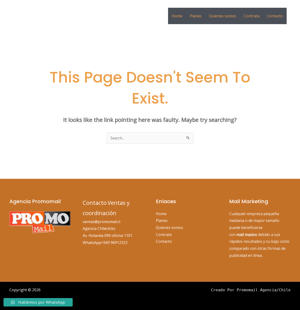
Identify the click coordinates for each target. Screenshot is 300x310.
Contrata (251, 16)
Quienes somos (222, 16)
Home (177, 16)
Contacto (275, 16)
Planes (196, 16)
